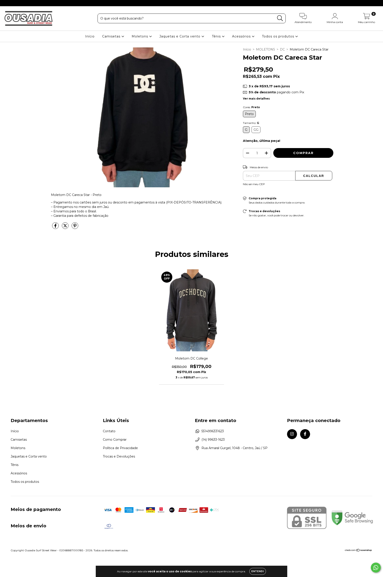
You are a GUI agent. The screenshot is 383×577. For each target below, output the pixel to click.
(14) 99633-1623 (213, 440)
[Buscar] (280, 18)
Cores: (251, 107)
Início (90, 36)
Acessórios (242, 36)
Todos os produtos (278, 36)
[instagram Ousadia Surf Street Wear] (6, 3)
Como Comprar (115, 440)
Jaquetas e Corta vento (180, 36)
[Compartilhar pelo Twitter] (65, 228)
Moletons (140, 36)
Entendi (257, 571)
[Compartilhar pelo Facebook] (56, 228)
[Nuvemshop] (358, 550)
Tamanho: (251, 123)
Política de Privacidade (120, 448)
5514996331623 (212, 431)
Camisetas (111, 36)
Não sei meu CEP (254, 184)
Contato (109, 431)
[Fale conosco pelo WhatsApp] (376, 568)
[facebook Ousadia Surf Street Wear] (13, 3)
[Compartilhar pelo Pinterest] (75, 228)
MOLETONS (265, 49)
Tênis (217, 36)
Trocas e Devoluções (119, 456)
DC (282, 49)
